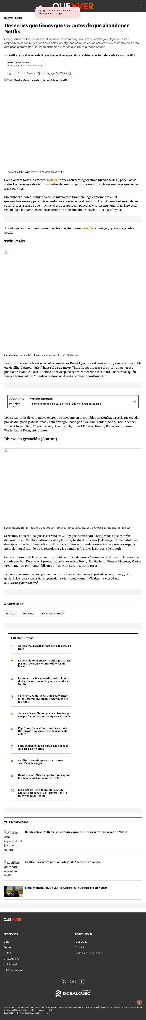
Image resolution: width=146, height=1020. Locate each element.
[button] (141, 6)
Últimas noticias (13, 970)
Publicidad (80, 941)
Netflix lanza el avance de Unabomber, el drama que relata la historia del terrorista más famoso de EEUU (72, 55)
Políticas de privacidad (88, 953)
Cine (6, 941)
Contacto (79, 947)
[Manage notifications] (139, 1002)
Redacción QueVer (18, 62)
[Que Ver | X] (64, 981)
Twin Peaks (27, 614)
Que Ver (8, 18)
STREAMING (11, 958)
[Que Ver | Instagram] (73, 981)
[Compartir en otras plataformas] (18, 73)
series (18, 18)
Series (7, 947)
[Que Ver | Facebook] (81, 981)
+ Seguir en (30, 73)
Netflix (88, 228)
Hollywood (10, 964)
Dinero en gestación (52, 614)
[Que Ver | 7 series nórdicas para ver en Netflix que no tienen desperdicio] (134, 401)
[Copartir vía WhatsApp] (10, 73)
